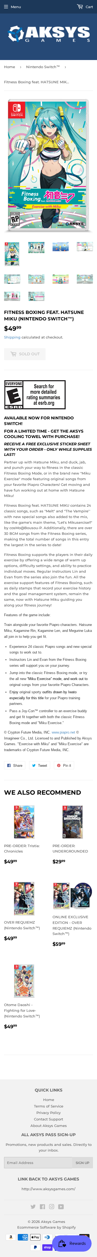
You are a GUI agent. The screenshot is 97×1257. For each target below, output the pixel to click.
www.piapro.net (63, 732)
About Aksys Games (48, 1125)
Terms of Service (48, 1106)
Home (9, 67)
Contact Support (48, 1119)
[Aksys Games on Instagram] (51, 1207)
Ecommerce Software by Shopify (46, 1227)
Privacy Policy (48, 1112)
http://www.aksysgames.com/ (48, 1189)
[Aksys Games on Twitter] (33, 1207)
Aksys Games (53, 1221)
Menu (16, 7)
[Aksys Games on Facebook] (42, 1207)
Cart (89, 7)
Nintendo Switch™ (43, 67)
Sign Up (82, 1163)
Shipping (12, 337)
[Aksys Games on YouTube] (61, 1207)
